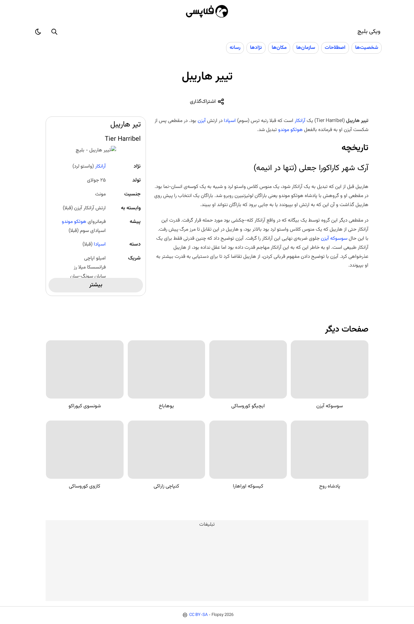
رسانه (235, 47)
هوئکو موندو (74, 221)
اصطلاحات (335, 47)
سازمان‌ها (305, 47)
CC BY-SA (198, 615)
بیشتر (95, 285)
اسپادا (100, 244)
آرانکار (100, 166)
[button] (54, 32)
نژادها (256, 47)
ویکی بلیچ (368, 31)
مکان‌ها (279, 47)
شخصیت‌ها (366, 47)
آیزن (201, 121)
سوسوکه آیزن (334, 238)
